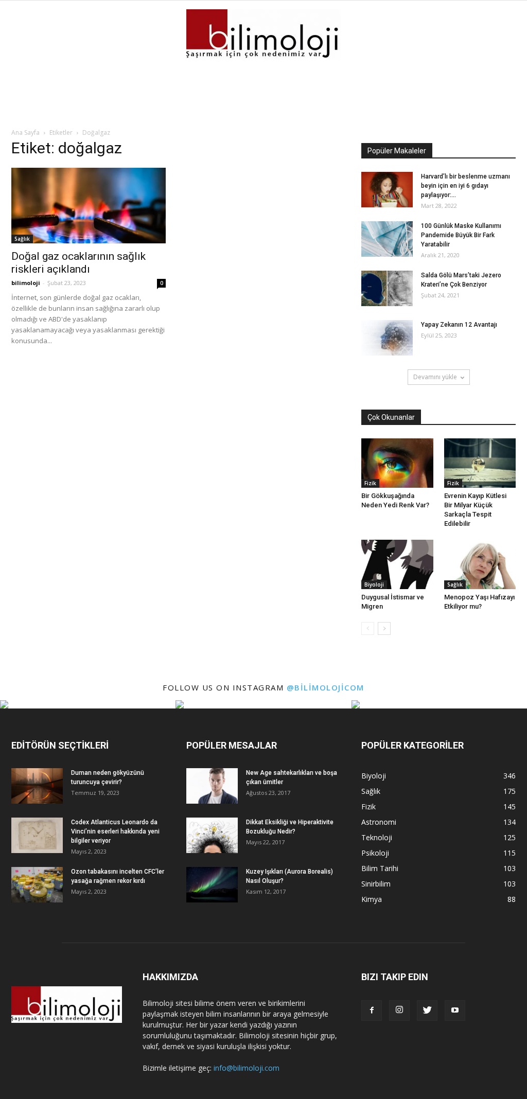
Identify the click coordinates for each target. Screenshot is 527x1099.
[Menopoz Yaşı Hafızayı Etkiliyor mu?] (480, 564)
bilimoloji (25, 283)
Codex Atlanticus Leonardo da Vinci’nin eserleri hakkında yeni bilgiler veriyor (115, 831)
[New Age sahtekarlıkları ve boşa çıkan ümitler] (212, 786)
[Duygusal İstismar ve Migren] (397, 564)
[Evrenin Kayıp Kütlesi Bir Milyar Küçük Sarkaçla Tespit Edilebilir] (480, 463)
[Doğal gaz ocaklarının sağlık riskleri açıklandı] (88, 205)
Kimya (371, 899)
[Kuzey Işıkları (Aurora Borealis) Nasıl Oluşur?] (212, 884)
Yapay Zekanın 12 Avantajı (459, 324)
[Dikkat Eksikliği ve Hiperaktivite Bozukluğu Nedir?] (212, 835)
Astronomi (378, 822)
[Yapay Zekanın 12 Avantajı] (387, 338)
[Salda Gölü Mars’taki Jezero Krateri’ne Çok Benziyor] (387, 288)
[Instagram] (399, 1010)
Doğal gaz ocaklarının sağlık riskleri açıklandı (78, 262)
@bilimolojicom (325, 687)
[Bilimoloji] (263, 34)
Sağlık (22, 238)
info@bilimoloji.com (246, 1068)
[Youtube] (455, 1010)
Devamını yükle (435, 377)
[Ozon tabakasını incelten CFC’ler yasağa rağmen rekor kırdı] (37, 884)
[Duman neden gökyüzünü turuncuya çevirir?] (37, 786)
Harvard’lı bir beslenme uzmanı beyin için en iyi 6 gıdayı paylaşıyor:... (465, 186)
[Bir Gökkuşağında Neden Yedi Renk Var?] (397, 463)
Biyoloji (374, 584)
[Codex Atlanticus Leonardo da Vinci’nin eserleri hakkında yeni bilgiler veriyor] (37, 835)
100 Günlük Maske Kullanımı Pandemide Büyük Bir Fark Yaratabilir (461, 235)
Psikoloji (375, 853)
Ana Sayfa (25, 132)
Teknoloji (376, 837)
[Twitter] (427, 1010)
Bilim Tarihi (379, 868)
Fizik (370, 483)
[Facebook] (371, 1010)
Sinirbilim (376, 884)
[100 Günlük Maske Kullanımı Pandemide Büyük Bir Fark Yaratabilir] (387, 239)
